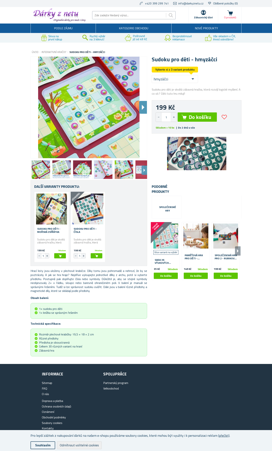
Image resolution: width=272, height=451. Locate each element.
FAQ (44, 388)
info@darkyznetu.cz (191, 3)
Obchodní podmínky (54, 417)
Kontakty (48, 428)
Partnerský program (115, 383)
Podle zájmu (63, 28)
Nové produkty (206, 28)
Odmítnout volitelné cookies (79, 445)
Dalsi (143, 107)
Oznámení (48, 412)
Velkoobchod (111, 388)
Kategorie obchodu (133, 28)
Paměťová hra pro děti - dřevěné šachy (194, 257)
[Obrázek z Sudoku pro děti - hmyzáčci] (41, 169)
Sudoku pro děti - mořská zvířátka (48, 230)
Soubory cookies (52, 423)
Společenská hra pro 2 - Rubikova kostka (226, 257)
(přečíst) (223, 435)
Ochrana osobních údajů (56, 406)
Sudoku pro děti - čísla (85, 230)
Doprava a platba (52, 401)
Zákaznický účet (203, 17)
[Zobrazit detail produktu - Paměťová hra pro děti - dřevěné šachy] (196, 236)
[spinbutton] (166, 117)
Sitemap (47, 383)
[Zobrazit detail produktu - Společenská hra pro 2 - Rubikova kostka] (226, 236)
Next (144, 170)
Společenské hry (167, 208)
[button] (174, 117)
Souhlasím (43, 445)
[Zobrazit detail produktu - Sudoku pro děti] (51, 209)
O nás (45, 394)
